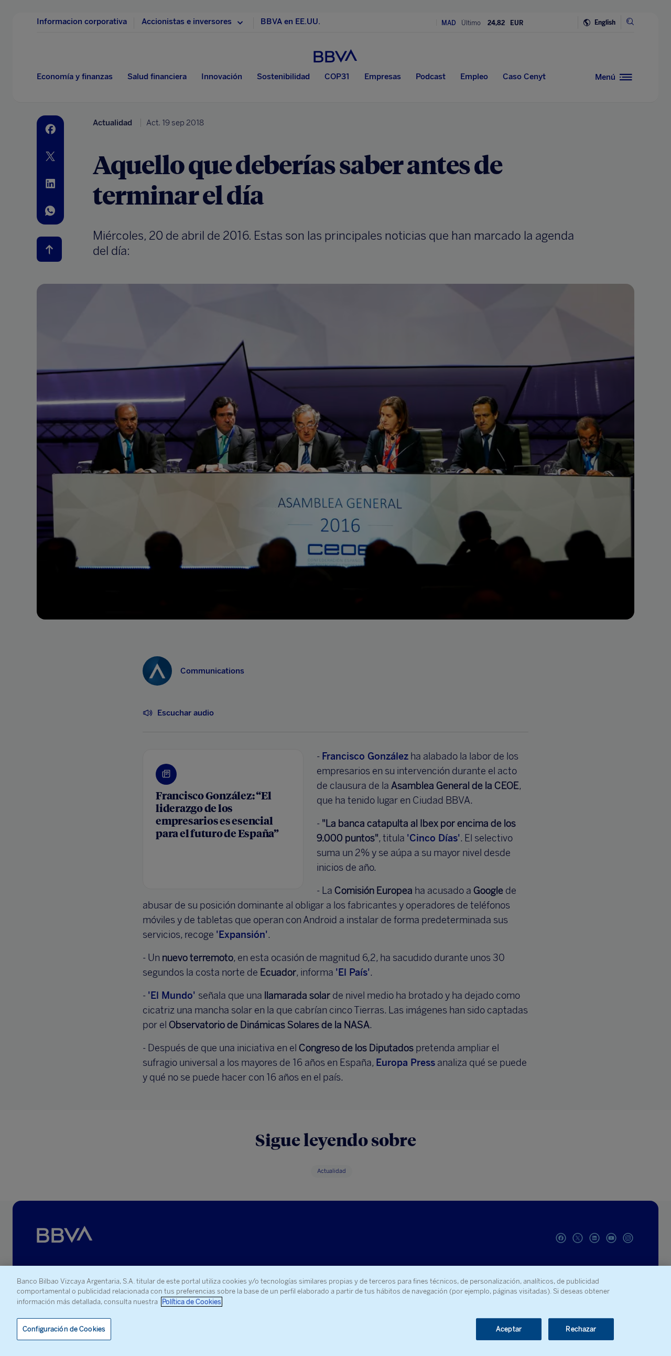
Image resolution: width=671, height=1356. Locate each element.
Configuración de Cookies (64, 1329)
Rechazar (581, 1329)
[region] (335, 1311)
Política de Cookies (191, 1302)
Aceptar (509, 1329)
